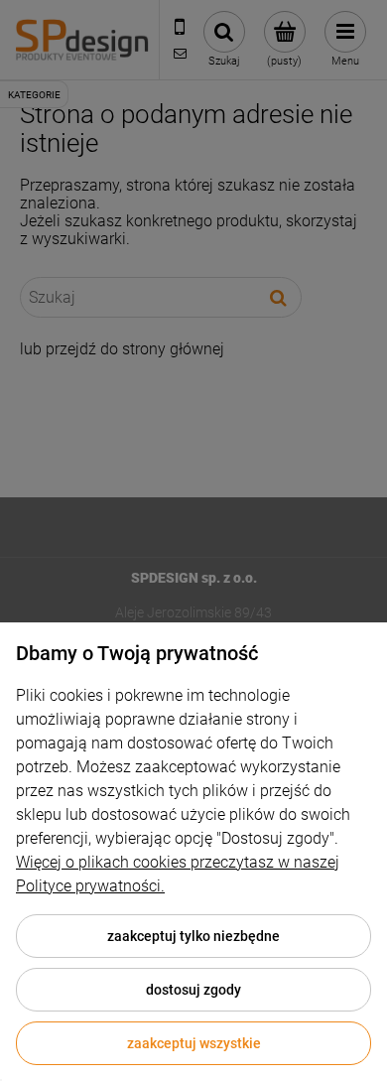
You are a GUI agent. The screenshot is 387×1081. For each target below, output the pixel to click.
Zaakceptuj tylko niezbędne (193, 936)
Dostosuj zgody (193, 990)
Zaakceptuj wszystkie (194, 1043)
